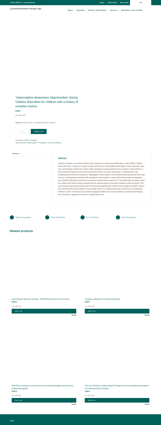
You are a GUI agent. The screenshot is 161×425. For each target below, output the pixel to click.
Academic (33, 140)
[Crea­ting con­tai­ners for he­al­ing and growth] (117, 324)
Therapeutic (42, 143)
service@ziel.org (29, 2)
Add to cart (38, 131)
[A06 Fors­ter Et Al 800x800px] (44, 55)
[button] (147, 10)
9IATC (27, 140)
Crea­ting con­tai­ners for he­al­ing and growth (102, 417)
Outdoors (58, 143)
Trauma (51, 143)
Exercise (23, 143)
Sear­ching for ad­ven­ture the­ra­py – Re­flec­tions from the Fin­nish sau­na (40, 417)
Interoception (32, 143)
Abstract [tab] (15, 153)
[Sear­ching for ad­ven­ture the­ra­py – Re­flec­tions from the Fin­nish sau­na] (44, 324)
